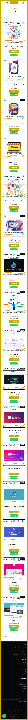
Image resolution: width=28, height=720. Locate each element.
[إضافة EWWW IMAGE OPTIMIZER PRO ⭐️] (14, 492)
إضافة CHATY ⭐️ (14, 354)
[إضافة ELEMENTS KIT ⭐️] (14, 454)
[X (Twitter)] (15, 710)
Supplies (24, 686)
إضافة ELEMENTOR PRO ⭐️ (14, 430)
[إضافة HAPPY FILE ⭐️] (14, 568)
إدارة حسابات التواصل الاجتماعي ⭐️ (14, 124)
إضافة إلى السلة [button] (14, 51)
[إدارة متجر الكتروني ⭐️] (14, 226)
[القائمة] (4, 2)
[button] (4, 716)
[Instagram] (12, 710)
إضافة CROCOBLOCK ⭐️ (14, 392)
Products (23, 662)
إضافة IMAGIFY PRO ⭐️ (14, 621)
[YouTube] (9, 710)
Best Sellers (23, 683)
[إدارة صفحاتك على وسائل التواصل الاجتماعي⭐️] (14, 186)
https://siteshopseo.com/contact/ (18, 654)
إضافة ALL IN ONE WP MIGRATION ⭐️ (14, 278)
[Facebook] (18, 710)
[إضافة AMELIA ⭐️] (14, 302)
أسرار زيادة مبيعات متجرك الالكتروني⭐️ (14, 46)
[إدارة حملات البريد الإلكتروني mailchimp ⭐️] (14, 148)
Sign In (24, 669)
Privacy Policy (22, 690)
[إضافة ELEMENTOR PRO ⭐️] (14, 416)
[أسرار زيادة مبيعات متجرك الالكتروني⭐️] (14, 32)
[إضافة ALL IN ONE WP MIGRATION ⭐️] (14, 264)
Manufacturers (22, 684)
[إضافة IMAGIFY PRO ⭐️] (14, 607)
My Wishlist (23, 666)
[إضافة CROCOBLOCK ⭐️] (14, 378)
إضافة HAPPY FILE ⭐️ (14, 583)
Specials (24, 688)
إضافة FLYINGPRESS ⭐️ (14, 544)
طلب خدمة (14, 2)
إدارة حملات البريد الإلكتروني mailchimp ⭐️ (14, 162)
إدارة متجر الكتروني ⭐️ (14, 240)
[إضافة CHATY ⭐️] (14, 340)
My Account (23, 664)
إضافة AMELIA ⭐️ (14, 316)
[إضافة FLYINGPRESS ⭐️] (14, 530)
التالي (6, 636)
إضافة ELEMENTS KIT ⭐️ (14, 468)
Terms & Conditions (21, 692)
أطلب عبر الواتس (13, 54)
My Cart (24, 668)
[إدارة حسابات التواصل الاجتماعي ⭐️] (14, 110)
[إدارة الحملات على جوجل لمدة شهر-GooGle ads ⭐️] (14, 70)
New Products (22, 681)
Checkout (23, 673)
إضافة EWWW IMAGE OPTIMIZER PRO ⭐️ (14, 506)
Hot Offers (23, 671)
